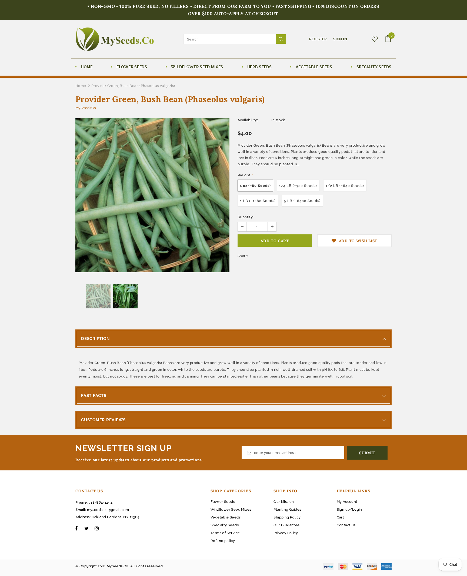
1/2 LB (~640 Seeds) (345, 186)
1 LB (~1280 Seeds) (258, 201)
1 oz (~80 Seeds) (255, 186)
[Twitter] (86, 528)
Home (80, 86)
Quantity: (246, 217)
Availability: (248, 120)
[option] (152, 195)
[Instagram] (96, 528)
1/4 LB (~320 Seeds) (298, 186)
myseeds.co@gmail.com (108, 510)
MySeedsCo (85, 108)
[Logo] (114, 39)
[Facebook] (76, 528)
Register (318, 39)
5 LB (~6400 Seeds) (302, 201)
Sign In (340, 39)
